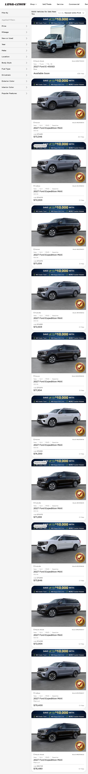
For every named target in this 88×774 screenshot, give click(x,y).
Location (5, 57)
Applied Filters (8, 20)
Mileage (5, 32)
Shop (32, 4)
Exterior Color (8, 81)
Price (4, 26)
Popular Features (9, 93)
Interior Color (8, 87)
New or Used (7, 38)
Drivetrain (6, 75)
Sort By (61, 13)
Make (4, 50)
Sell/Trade (46, 4)
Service (60, 4)
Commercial (74, 4)
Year (3, 44)
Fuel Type (6, 69)
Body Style (6, 63)
